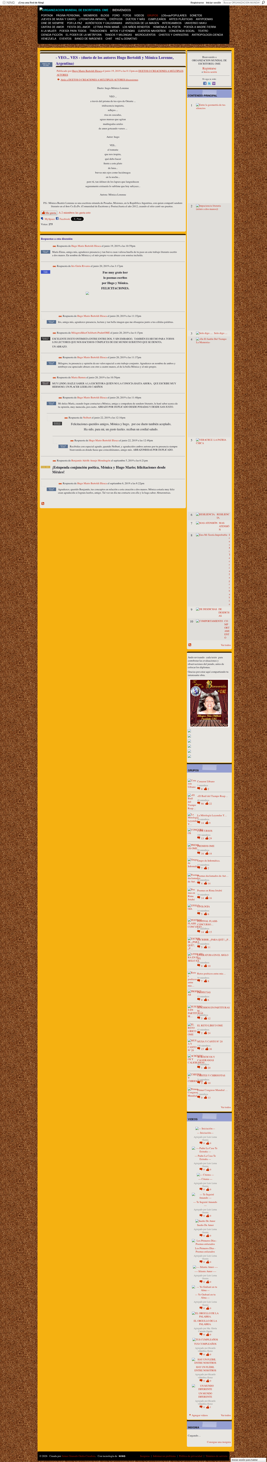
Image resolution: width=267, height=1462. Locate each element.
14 (202, 823)
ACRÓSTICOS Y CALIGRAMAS (206, 1058)
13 (202, 838)
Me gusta (51, 213)
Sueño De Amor (205, 1225)
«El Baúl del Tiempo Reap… (212, 796)
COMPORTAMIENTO (226, 629)
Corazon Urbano (206, 781)
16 (210, 898)
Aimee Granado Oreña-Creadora (78, 1456)
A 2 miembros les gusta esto (74, 212)
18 (210, 853)
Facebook (65, 219)
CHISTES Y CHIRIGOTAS (211, 1075)
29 (210, 838)
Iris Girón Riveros (80, 266)
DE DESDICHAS (224, 612)
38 (210, 1049)
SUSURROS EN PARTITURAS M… (213, 1009)
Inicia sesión (210, 72)
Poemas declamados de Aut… (212, 876)
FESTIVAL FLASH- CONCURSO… (207, 922)
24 (209, 1033)
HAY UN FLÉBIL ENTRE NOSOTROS (205, 1368)
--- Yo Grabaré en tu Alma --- (205, 1296)
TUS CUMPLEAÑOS (205, 1344)
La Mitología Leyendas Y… (212, 815)
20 (209, 1067)
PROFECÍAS (204, 992)
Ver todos (226, 645)
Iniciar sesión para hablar (245, 1460)
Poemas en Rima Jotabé (209, 890)
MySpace (50, 219)
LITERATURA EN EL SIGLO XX (212, 956)
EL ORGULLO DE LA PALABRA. (205, 1322)
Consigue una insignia (219, 1442)
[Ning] (8, 2)
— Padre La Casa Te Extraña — (205, 1157)
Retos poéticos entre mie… (211, 973)
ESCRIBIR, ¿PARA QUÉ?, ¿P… (214, 939)
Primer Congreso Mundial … (212, 1090)
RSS (43, 503)
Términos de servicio (217, 1456)
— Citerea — (205, 1179)
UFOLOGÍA (203, 906)
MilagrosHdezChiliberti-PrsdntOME (90, 332)
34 (202, 853)
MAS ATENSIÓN (224, 526)
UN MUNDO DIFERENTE (205, 1395)
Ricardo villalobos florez (207, 1349)
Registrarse (197, 2)
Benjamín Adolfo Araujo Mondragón (90, 460)
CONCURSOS (204, 830)
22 (210, 803)
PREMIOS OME (205, 846)
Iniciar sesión (213, 2)
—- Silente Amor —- (205, 1271)
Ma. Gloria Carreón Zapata (207, 1330)
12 (209, 1018)
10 (209, 966)
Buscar (263, 2)
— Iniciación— (205, 1132)
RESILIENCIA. (223, 515)
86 (202, 803)
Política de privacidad (190, 1456)
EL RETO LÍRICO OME (210, 1025)
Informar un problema (164, 1456)
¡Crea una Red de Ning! (31, 2)
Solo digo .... (220, 333)
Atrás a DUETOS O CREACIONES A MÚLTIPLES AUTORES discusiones (99, 79)
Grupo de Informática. (208, 860)
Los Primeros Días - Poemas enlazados (205, 1249)
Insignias (145, 1456)
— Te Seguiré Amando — (205, 1203)
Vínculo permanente (54, 246)
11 (209, 947)
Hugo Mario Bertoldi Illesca (87, 71)
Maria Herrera (78, 377)
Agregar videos (200, 1415)
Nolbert (87, 417)
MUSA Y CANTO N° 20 (210, 1041)
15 (210, 932)
